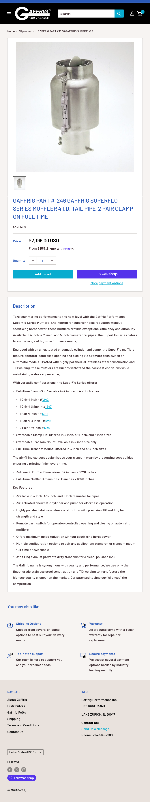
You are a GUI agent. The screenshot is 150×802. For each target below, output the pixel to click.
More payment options (107, 283)
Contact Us (15, 732)
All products (26, 31)
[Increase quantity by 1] (52, 260)
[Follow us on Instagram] (23, 769)
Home (11, 31)
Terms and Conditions (23, 725)
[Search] (119, 14)
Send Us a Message (95, 729)
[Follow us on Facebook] (9, 769)
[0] (139, 13)
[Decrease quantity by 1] (33, 260)
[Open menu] (9, 13)
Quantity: (20, 260)
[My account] (132, 14)
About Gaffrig (17, 699)
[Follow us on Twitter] (16, 769)
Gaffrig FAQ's (16, 712)
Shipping (13, 719)
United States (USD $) (22, 752)
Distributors (16, 706)
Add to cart (43, 274)
